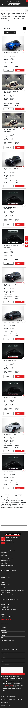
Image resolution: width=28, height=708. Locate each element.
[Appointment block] (26, 246)
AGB (14, 699)
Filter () (7, 32)
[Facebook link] (10, 1)
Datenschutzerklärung (8, 685)
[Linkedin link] (13, 1)
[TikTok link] (18, 1)
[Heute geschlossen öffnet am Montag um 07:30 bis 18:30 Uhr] (26, 10)
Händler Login (20, 699)
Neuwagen (3, 627)
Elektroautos (4, 632)
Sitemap (3, 696)
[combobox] (21, 32)
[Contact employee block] (26, 243)
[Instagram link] (16, 1)
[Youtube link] (8, 1)
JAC (2, 637)
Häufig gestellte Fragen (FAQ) (7, 640)
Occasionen (3, 630)
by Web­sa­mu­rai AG (5, 702)
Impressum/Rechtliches (6, 699)
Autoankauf (3, 635)
